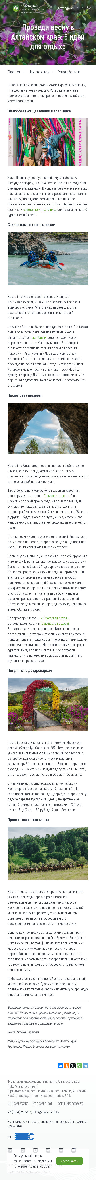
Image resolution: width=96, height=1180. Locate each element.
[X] (73, 1065)
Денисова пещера (56, 495)
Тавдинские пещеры (54, 623)
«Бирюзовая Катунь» (55, 618)
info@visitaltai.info (46, 1112)
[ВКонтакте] (60, 1065)
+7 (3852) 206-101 (19, 1112)
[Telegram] (85, 1065)
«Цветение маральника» (40, 209)
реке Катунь (38, 337)
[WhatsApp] (79, 1065)
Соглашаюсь (69, 1161)
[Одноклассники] (66, 1065)
